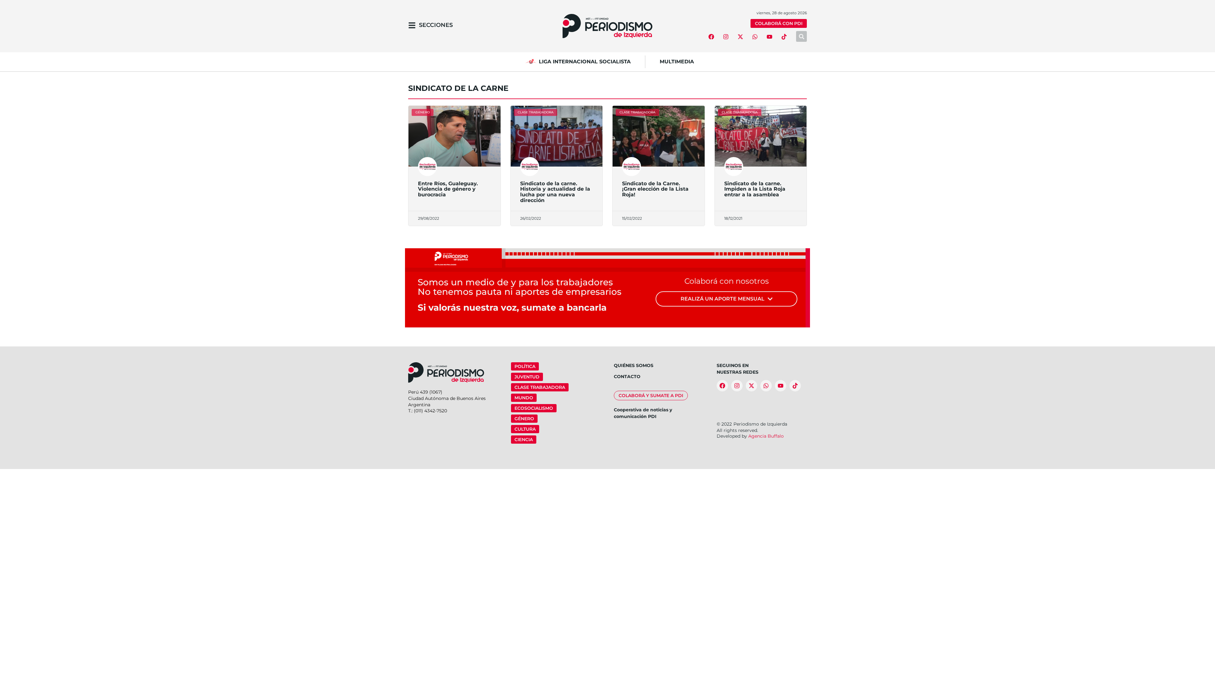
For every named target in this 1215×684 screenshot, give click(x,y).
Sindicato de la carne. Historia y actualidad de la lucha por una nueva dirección (555, 191)
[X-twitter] (740, 36)
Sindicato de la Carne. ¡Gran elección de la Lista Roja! (655, 189)
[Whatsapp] (755, 36)
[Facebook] (711, 36)
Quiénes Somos (633, 365)
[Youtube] (769, 36)
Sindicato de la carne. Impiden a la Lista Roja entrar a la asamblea (754, 189)
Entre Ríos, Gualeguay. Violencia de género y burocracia (448, 189)
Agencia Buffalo (766, 436)
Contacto (627, 376)
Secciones (436, 25)
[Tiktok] (784, 36)
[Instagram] (726, 36)
